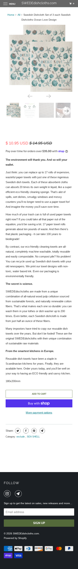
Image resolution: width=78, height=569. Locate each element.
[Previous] (30, 96)
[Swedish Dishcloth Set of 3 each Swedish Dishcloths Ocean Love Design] (39, 58)
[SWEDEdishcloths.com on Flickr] (13, 493)
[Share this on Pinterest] (33, 430)
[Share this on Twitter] (17, 430)
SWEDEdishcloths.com (26, 533)
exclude (21, 436)
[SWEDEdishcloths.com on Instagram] (8, 493)
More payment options (39, 412)
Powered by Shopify (15, 538)
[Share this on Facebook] (25, 430)
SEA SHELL (33, 436)
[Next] (48, 96)
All (19, 14)
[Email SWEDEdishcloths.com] (19, 493)
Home (10, 14)
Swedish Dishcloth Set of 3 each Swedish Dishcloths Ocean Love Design (37, 129)
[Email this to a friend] (42, 430)
